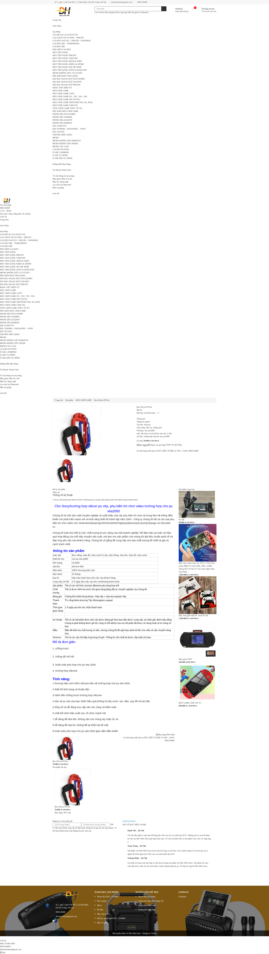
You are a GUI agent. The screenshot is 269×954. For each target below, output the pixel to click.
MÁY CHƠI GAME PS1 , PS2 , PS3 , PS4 (70, 96)
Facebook (182, 897)
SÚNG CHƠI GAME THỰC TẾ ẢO (67, 108)
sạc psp (181, 519)
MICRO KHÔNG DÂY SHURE (65, 144)
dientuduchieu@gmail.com (121, 2)
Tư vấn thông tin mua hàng (63, 176)
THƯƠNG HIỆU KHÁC (62, 135)
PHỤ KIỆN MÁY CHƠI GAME (65, 111)
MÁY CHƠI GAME (61, 91)
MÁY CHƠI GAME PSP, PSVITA (66, 99)
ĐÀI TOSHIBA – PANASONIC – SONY (69, 129)
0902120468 (142, 2)
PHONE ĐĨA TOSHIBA (62, 117)
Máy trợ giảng (58, 188)
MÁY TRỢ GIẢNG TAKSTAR (65, 58)
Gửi (111, 824)
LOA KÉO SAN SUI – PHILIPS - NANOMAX (72, 41)
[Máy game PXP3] (197, 639)
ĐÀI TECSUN (58, 132)
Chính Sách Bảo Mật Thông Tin (151, 901)
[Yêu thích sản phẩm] (157, 413)
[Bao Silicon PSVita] (66, 746)
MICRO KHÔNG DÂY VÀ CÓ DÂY (67, 73)
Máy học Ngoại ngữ (60, 182)
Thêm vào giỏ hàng (174, 445)
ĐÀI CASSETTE (60, 126)
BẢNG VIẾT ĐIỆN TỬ (62, 88)
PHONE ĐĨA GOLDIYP (62, 120)
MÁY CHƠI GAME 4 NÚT (64, 94)
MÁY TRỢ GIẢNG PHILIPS (64, 55)
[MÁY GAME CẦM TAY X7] (197, 682)
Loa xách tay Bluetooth (62, 185)
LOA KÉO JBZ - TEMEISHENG (66, 44)
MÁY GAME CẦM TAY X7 (190, 703)
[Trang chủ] (7, 201)
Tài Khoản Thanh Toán (62, 170)
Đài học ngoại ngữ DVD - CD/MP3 (111, 918)
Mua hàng (170, 734)
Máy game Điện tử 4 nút (62, 179)
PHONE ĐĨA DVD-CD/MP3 (64, 114)
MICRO (56, 138)
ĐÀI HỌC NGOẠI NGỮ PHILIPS (66, 85)
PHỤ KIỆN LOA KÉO (62, 49)
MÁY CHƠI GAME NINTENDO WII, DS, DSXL (73, 102)
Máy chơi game (103, 914)
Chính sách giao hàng (146, 897)
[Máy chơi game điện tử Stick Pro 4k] (197, 595)
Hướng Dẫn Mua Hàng (62, 164)
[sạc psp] (197, 504)
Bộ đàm (100, 910)
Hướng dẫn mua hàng (146, 910)
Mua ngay (142, 444)
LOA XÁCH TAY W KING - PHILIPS (68, 38)
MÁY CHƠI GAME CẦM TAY (65, 105)
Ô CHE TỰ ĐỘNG (60, 155)
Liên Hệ (56, 194)
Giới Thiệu (57, 26)
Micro (99, 905)
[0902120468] (1, 938)
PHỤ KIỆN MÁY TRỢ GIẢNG (65, 76)
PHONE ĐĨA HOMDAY (62, 123)
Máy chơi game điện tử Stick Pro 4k (193, 615)
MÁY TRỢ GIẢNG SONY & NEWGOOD (70, 70)
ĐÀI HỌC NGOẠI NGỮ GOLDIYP (67, 82)
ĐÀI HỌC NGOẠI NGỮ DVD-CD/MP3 (69, 79)
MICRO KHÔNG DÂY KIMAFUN (67, 141)
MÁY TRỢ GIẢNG (60, 52)
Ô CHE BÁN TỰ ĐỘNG (63, 158)
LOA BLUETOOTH (61, 149)
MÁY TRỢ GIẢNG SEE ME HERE (67, 67)
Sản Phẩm (57, 32)
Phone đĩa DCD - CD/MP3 (107, 897)
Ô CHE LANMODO (61, 152)
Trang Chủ (57, 20)
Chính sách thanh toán (147, 905)
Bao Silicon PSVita (60, 761)
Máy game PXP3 (185, 659)
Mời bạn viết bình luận (146, 413)
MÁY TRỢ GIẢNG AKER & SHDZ (67, 61)
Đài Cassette (102, 901)
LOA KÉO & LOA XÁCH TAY (65, 35)
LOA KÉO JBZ (59, 47)
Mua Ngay (59, 813)
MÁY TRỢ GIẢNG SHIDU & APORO (68, 64)
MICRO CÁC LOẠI (61, 146)
